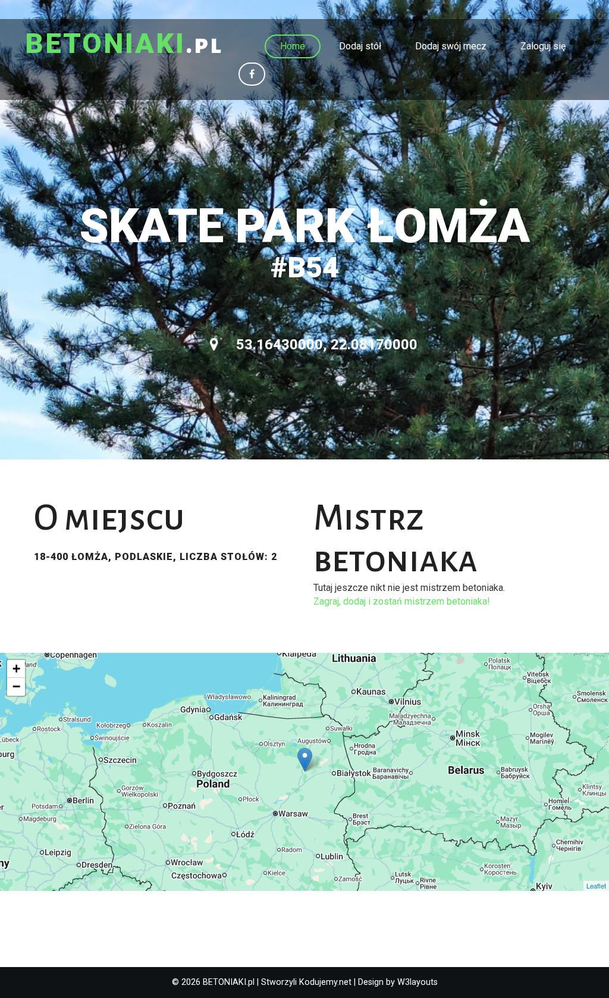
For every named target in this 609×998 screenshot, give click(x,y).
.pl (124, 44)
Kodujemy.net (325, 982)
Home (292, 46)
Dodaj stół (360, 46)
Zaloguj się (543, 46)
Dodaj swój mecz (450, 46)
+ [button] (16, 668)
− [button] (16, 686)
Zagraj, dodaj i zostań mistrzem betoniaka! (401, 601)
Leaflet (596, 885)
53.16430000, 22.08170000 (325, 344)
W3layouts (417, 982)
